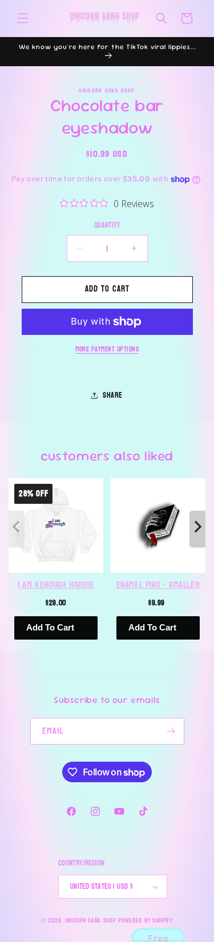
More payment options (107, 349)
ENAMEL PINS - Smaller (158, 585)
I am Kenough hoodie (56, 585)
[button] (22, 18)
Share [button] (113, 395)
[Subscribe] (171, 731)
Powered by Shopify (145, 920)
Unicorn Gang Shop (90, 920)
